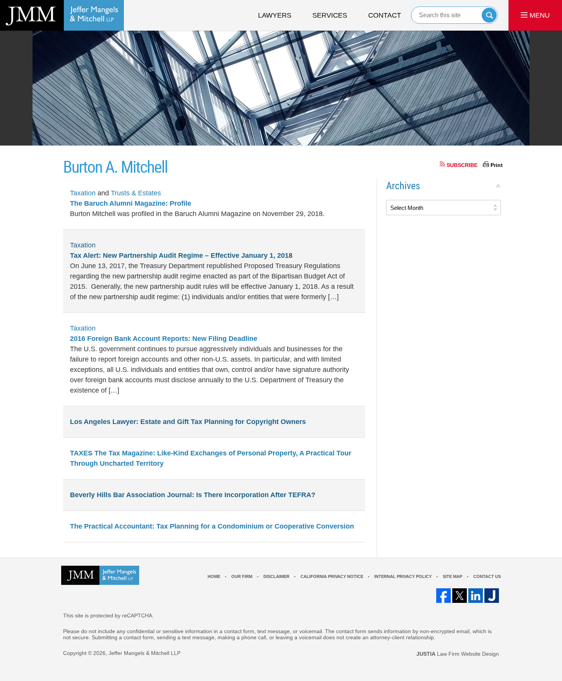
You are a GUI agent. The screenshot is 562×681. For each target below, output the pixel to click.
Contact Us (487, 576)
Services (329, 15)
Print (497, 165)
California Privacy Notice (331, 576)
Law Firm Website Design (457, 654)
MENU (539, 15)
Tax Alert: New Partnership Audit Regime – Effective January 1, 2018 (181, 255)
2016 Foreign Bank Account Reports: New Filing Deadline (163, 338)
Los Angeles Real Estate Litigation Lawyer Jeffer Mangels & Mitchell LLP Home (62, 15)
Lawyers (274, 15)
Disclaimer (276, 576)
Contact (384, 15)
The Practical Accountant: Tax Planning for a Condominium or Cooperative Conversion (212, 526)
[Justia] (491, 595)
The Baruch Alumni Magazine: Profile (130, 203)
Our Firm (241, 576)
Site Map (452, 576)
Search (489, 15)
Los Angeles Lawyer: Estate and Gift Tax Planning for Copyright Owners (188, 422)
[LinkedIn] (475, 595)
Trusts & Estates (136, 193)
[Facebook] (443, 595)
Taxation (83, 193)
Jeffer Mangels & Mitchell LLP (144, 653)
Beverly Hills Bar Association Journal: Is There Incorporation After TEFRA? (192, 495)
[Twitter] (459, 595)
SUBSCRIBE (462, 165)
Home (214, 576)
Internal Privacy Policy (403, 576)
